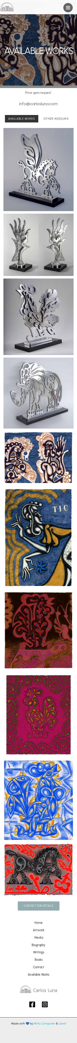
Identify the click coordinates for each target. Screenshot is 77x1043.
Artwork (38, 930)
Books (39, 960)
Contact (38, 967)
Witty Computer (44, 1023)
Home (38, 923)
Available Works (38, 974)
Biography (38, 945)
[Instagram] (44, 1004)
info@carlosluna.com (38, 103)
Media (38, 937)
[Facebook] (32, 1004)
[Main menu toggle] (68, 7)
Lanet (62, 1023)
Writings (38, 952)
